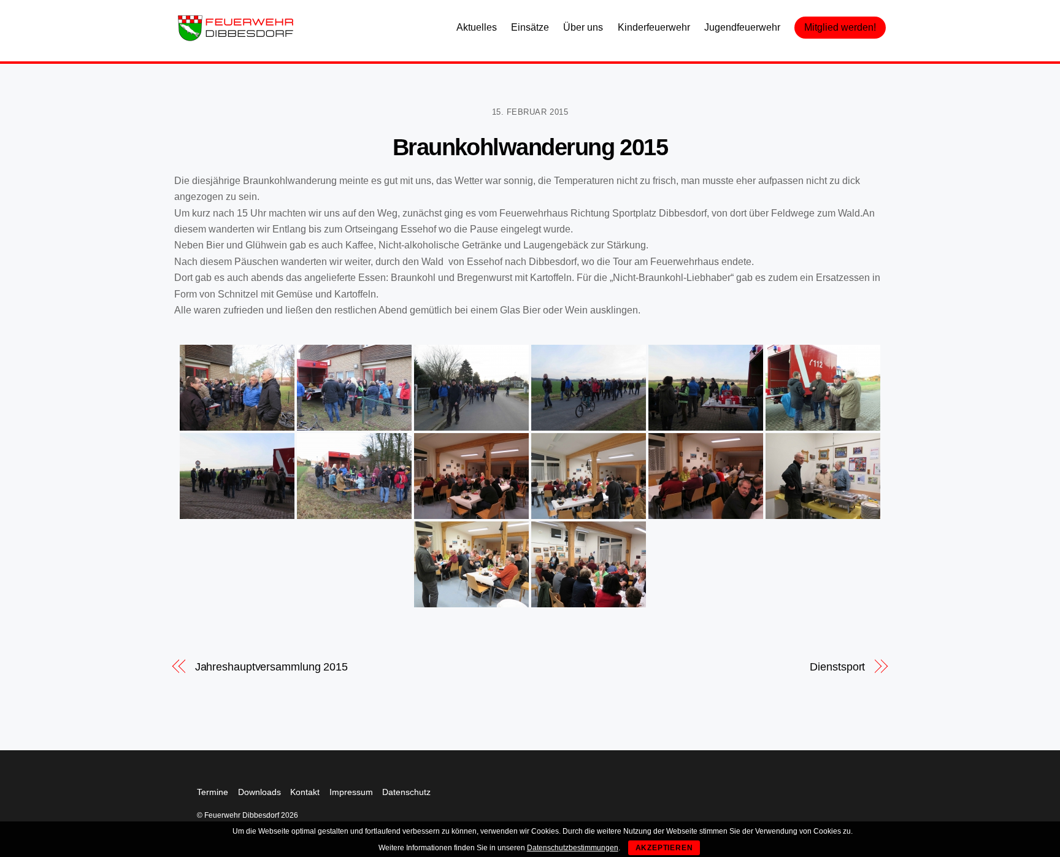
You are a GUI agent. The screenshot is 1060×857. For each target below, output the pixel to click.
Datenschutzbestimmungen (572, 848)
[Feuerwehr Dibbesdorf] (235, 37)
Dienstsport (837, 666)
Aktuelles (476, 27)
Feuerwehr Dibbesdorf (241, 815)
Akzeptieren (664, 848)
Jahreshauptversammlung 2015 (271, 666)
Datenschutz (406, 792)
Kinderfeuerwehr (654, 27)
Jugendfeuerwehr (742, 27)
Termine (212, 792)
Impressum (351, 792)
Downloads (259, 792)
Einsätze (530, 27)
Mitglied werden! (840, 27)
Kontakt (305, 792)
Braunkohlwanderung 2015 (530, 147)
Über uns (583, 27)
